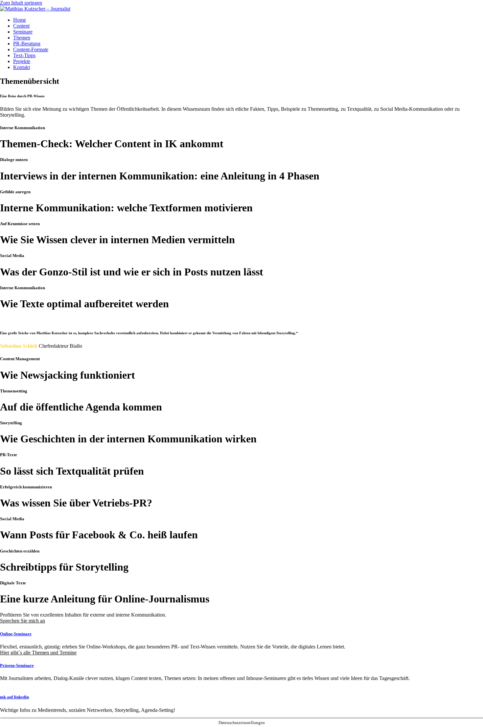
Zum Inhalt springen (21, 3)
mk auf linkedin (14, 696)
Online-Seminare (16, 633)
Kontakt (21, 67)
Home (19, 20)
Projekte (21, 61)
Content (21, 26)
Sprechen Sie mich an (22, 620)
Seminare (23, 32)
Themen (21, 37)
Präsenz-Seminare (17, 665)
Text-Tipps (24, 55)
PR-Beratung (26, 43)
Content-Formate (30, 49)
